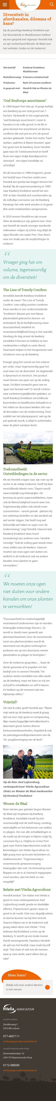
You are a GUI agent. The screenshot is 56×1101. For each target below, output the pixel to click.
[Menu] (4, 4)
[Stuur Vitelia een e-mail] (20, 1041)
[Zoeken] (52, 4)
